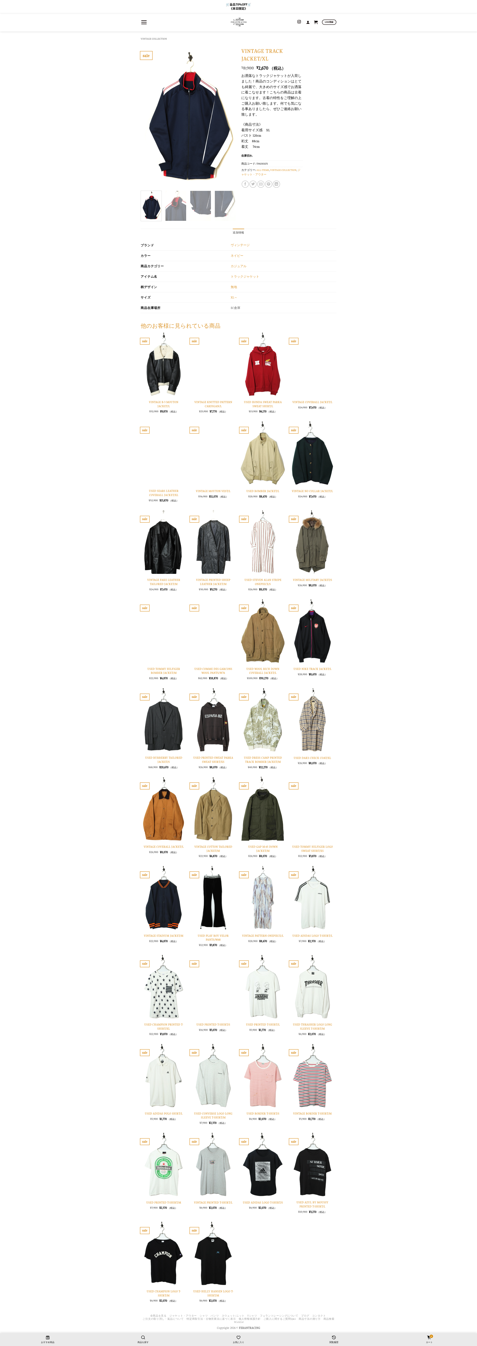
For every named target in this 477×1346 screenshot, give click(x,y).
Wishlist (239, 1322)
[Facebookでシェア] (245, 184)
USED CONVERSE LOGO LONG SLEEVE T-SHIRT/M (213, 1115)
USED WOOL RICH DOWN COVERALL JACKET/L (262, 671)
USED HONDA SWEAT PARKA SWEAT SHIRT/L (263, 404)
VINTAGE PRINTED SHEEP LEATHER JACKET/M (213, 582)
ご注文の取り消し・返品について (163, 1318)
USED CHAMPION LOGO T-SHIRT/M (164, 1293)
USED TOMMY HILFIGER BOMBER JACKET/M (163, 671)
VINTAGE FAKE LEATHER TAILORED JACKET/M (163, 582)
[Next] (229, 116)
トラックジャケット (245, 276)
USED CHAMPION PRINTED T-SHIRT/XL (163, 1026)
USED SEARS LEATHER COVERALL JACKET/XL (164, 493)
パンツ (215, 1315)
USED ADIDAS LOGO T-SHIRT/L (312, 935)
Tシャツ (252, 1315)
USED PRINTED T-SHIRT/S (213, 1024)
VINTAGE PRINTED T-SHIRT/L (213, 1202)
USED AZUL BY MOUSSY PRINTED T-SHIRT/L (312, 1204)
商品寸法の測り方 (310, 1318)
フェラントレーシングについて (279, 1315)
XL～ (234, 297)
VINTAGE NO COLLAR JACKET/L (312, 491)
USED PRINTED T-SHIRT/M (163, 1202)
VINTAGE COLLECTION (154, 38)
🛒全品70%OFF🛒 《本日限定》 (238, 6)
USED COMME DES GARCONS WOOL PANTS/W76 (213, 671)
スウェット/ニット (233, 1315)
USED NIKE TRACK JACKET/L (312, 669)
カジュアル (239, 266)
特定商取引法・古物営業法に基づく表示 (211, 1318)
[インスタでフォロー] (299, 22)
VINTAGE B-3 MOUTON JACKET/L (163, 404)
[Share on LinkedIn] (276, 184)
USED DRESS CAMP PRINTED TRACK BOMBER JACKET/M (263, 760)
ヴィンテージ (240, 245)
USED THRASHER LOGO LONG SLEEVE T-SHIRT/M (312, 1026)
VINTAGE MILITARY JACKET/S (312, 580)
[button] (144, 22)
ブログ (305, 1315)
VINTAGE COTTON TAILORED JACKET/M (213, 849)
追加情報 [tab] (238, 232)
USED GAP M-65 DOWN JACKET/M (263, 849)
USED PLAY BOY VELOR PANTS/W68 (213, 938)
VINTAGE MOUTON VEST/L (213, 491)
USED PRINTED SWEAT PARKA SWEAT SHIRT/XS (213, 760)
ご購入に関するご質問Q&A (279, 1318)
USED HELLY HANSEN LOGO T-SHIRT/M (213, 1293)
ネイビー (237, 256)
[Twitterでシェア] (253, 184)
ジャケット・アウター (183, 1315)
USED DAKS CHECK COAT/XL (312, 758)
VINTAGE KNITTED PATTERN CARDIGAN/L (213, 404)
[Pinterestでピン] (268, 184)
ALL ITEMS (262, 170)
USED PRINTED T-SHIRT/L (263, 1024)
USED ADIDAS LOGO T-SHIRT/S (263, 1202)
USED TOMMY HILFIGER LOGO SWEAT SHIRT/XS (312, 849)
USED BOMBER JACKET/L (262, 491)
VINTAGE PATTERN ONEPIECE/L (263, 935)
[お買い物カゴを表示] (316, 22)
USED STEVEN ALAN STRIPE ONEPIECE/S (262, 582)
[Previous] (147, 116)
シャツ (204, 1315)
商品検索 (328, 1318)
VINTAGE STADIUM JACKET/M (163, 935)
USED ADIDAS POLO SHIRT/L (164, 1113)
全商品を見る (158, 1315)
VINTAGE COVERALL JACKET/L (312, 402)
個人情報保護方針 (250, 1318)
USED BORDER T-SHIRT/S (263, 1113)
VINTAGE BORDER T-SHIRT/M (312, 1113)
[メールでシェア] (260, 184)
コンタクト (319, 1315)
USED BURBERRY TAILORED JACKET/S (163, 760)
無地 (234, 287)
